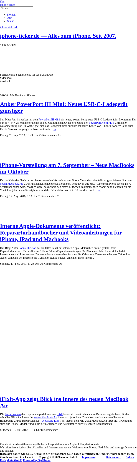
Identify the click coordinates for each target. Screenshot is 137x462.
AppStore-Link (50, 420)
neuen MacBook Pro (11, 183)
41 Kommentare (47, 196)
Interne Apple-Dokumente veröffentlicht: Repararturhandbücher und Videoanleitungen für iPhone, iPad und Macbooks (61, 232)
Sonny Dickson (27, 247)
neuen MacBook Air (45, 417)
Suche (10, 21)
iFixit (60, 414)
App (9, 17)
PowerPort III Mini (49, 119)
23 (59, 135)
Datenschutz (113, 457)
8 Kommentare (49, 429)
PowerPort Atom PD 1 (101, 122)
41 (58, 196)
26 (60, 263)
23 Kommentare (48, 135)
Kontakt (11, 14)
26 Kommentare (49, 263)
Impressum (88, 457)
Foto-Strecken (13, 414)
